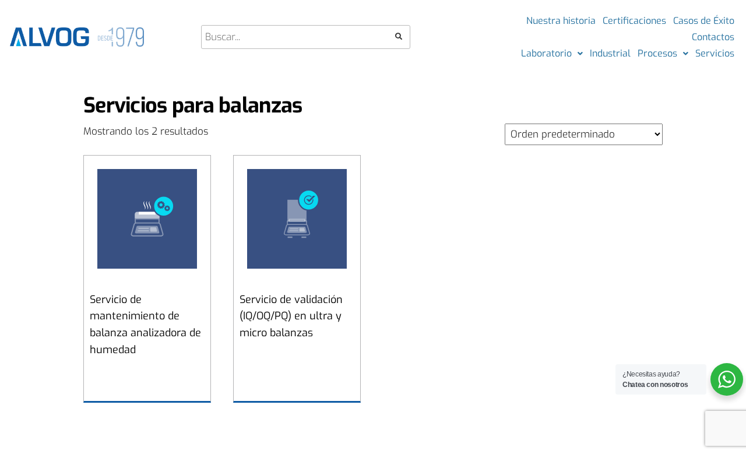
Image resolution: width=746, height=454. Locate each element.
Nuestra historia (561, 21)
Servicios (714, 53)
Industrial (610, 53)
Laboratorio (546, 53)
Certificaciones (634, 21)
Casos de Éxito (703, 21)
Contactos (713, 37)
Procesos (657, 53)
